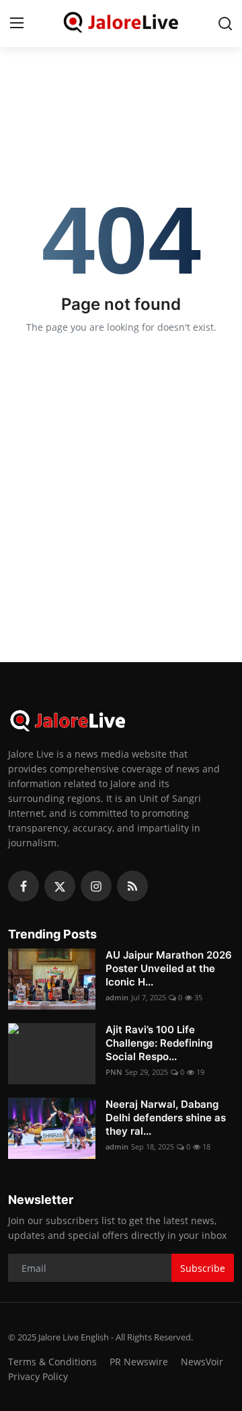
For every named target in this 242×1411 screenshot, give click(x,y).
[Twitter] (59, 886)
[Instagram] (96, 886)
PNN (114, 1072)
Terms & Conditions (52, 1361)
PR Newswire (139, 1361)
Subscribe (202, 1268)
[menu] (17, 23)
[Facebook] (23, 886)
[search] (225, 23)
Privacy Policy (38, 1376)
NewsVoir (202, 1361)
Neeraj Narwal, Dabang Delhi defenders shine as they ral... (166, 1117)
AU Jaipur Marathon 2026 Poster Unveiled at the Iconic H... (169, 968)
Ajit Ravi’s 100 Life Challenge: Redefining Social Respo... (159, 1043)
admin (117, 997)
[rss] (132, 886)
